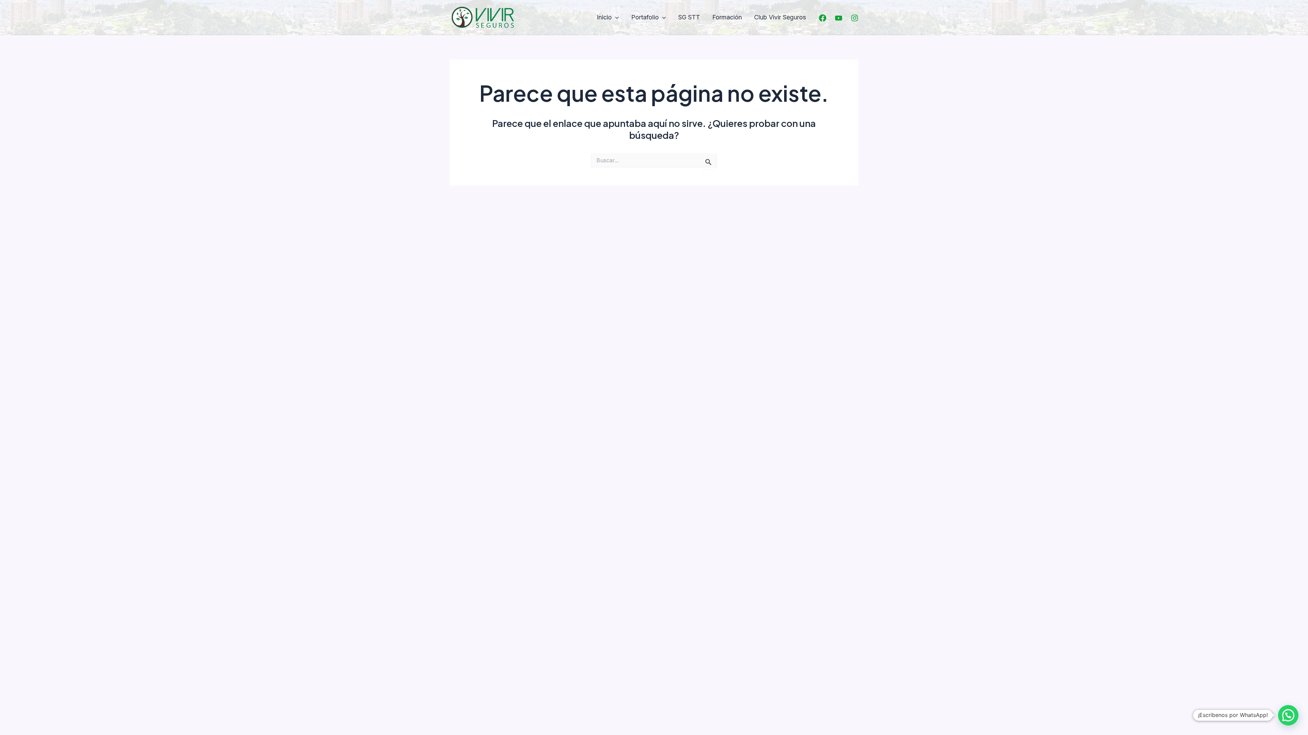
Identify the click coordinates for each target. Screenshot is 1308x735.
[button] (615, 17)
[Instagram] (854, 18)
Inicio (604, 17)
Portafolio (645, 17)
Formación (727, 17)
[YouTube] (838, 18)
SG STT (689, 17)
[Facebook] (822, 18)
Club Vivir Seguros (780, 17)
